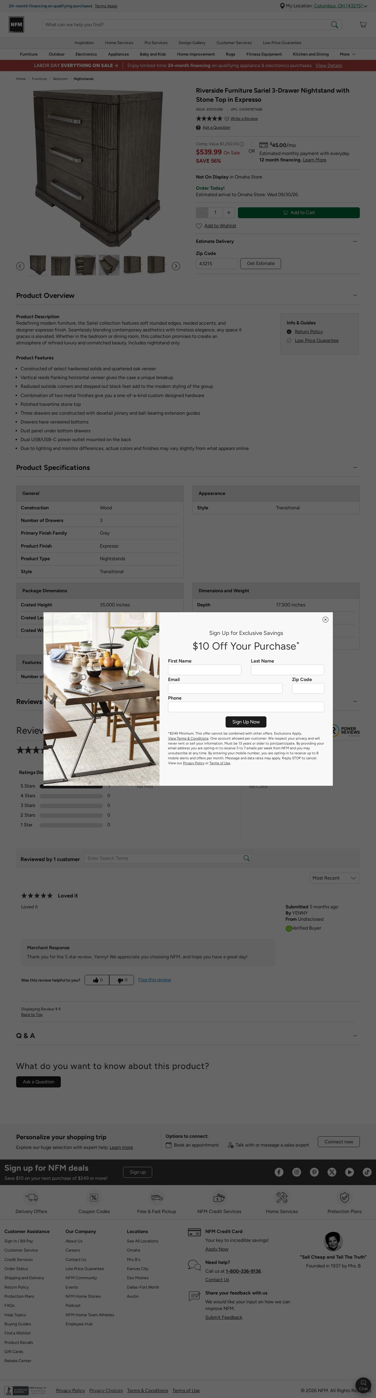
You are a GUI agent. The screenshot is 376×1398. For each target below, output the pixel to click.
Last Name (262, 661)
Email (174, 679)
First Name (180, 661)
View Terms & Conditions (188, 738)
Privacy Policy (193, 763)
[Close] (325, 619)
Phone (175, 698)
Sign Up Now (246, 722)
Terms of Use (219, 763)
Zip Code (302, 679)
